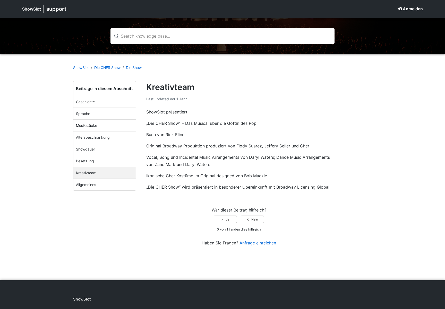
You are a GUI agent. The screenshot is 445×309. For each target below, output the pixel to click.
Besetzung (85, 161)
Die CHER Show (107, 67)
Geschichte (85, 102)
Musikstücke (86, 125)
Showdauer (85, 149)
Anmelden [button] (413, 8)
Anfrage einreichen (257, 242)
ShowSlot (31, 9)
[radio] (225, 219)
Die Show (134, 67)
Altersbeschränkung (93, 137)
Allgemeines (86, 184)
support (56, 9)
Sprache (83, 113)
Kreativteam (86, 173)
